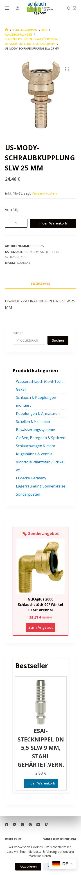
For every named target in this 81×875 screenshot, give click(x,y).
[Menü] (7, 8)
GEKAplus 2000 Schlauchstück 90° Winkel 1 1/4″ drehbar (40, 604)
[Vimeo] (46, 824)
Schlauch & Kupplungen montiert (36, 401)
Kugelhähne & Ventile (34, 453)
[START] (6, 30)
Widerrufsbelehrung (59, 839)
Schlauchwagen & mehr (35, 445)
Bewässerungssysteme (35, 429)
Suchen (18, 332)
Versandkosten (44, 193)
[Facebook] (6, 824)
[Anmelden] (17, 8)
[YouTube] (38, 824)
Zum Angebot (40, 627)
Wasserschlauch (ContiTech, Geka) (39, 385)
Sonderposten (28, 494)
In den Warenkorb (52, 223)
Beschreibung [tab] (40, 284)
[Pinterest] (30, 824)
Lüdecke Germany (31, 478)
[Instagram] (22, 824)
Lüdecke (24, 263)
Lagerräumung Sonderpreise (40, 486)
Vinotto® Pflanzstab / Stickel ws (40, 466)
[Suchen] (68, 8)
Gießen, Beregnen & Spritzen (40, 437)
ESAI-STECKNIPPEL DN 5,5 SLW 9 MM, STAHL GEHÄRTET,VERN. (41, 747)
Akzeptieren (28, 866)
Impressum (13, 839)
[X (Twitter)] (14, 824)
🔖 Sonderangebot (40, 533)
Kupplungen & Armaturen (38, 413)
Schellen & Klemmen (33, 421)
